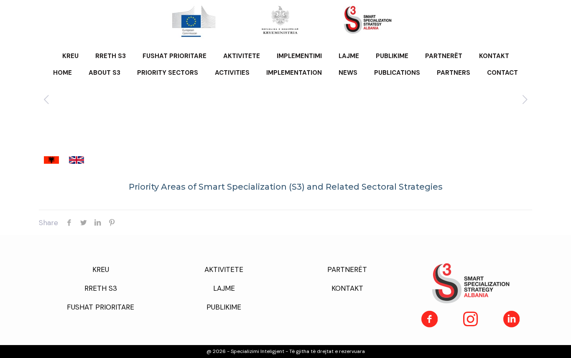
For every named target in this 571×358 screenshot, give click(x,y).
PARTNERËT (347, 269)
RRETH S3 (100, 288)
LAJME (224, 288)
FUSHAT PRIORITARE (100, 307)
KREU (100, 269)
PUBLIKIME (223, 307)
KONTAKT (347, 288)
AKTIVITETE (223, 269)
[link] (51, 160)
